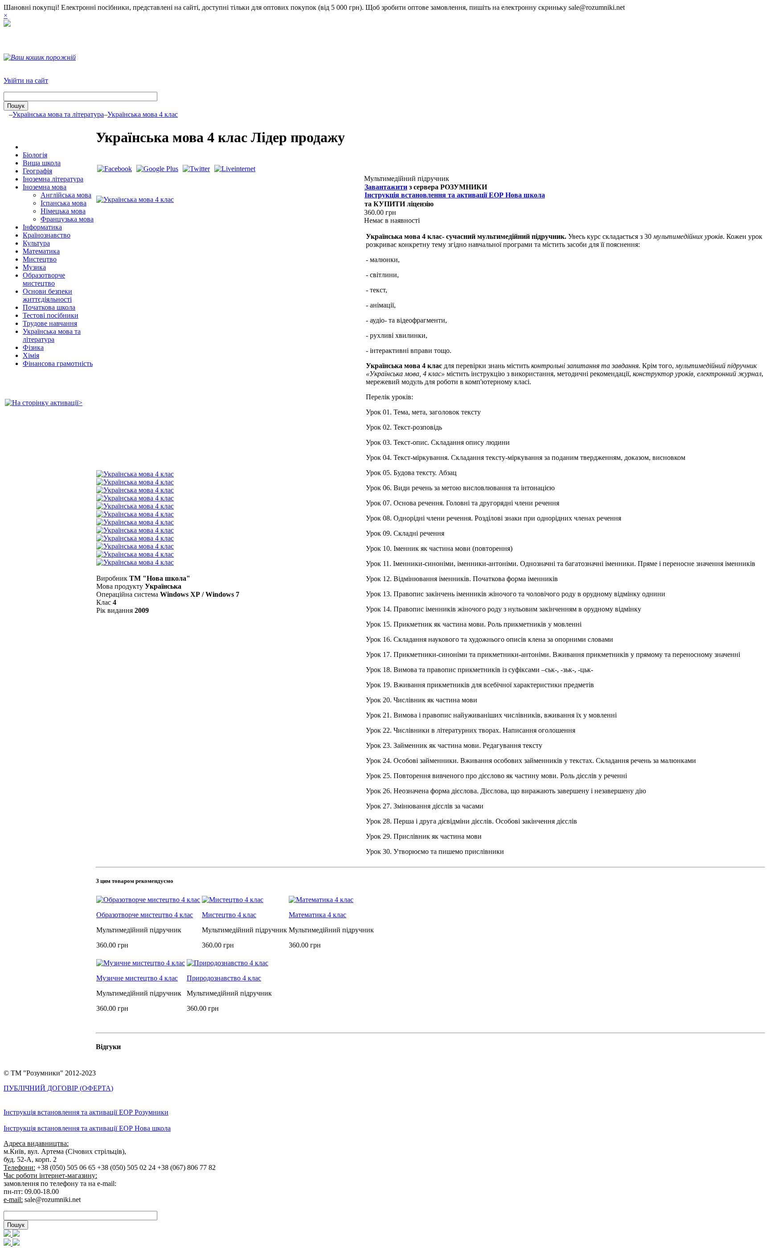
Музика (34, 267)
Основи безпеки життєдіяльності (47, 295)
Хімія (31, 355)
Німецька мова (63, 211)
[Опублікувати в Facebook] (114, 168)
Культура (36, 243)
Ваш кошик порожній (43, 57)
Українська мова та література (58, 114)
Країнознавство (46, 235)
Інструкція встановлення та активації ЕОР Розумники (86, 1112)
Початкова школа (49, 307)
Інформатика (42, 227)
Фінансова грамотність (58, 363)
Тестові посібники (50, 315)
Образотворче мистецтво (44, 279)
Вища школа (42, 163)
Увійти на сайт (26, 80)
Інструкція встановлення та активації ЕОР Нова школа (455, 195)
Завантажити (386, 187)
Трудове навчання (50, 323)
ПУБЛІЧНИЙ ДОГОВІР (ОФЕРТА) (58, 1088)
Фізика (33, 347)
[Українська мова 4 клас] (135, 474)
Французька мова (67, 219)
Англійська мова (66, 195)
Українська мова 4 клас (142, 114)
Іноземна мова (44, 187)
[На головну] (7, 24)
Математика (41, 251)
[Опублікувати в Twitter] (196, 168)
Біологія (35, 155)
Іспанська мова (63, 203)
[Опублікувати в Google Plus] (157, 168)
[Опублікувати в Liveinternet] (235, 168)
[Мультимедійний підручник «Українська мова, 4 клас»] (135, 199)
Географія (37, 171)
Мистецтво (40, 259)
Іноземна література (53, 179)
